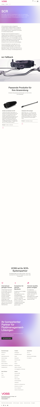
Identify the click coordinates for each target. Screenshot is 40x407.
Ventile (15, 361)
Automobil (2, 354)
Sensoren (16, 363)
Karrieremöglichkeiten (18, 380)
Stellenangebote (17, 375)
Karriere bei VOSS (17, 373)
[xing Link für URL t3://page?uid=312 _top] (1, 405)
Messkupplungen (17, 365)
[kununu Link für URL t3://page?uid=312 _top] (5, 405)
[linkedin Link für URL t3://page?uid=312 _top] (3, 405)
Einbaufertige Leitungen (18, 354)
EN (35, 1)
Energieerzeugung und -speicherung (6, 365)
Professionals (16, 382)
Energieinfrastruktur (4, 367)
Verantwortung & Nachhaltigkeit (31, 356)
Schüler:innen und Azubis (18, 386)
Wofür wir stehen (17, 378)
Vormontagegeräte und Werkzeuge (20, 369)
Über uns (28, 352)
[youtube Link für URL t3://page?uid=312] (7, 405)
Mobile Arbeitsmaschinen (5, 356)
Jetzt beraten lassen (7, 338)
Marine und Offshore (4, 363)
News (2, 373)
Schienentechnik (3, 361)
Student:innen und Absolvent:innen (20, 384)
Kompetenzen (29, 354)
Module (16, 356)
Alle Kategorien (17, 352)
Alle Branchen (3, 352)
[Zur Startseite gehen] (4, 1)
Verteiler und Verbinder (18, 367)
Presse (2, 375)
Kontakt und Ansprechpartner (19, 389)
